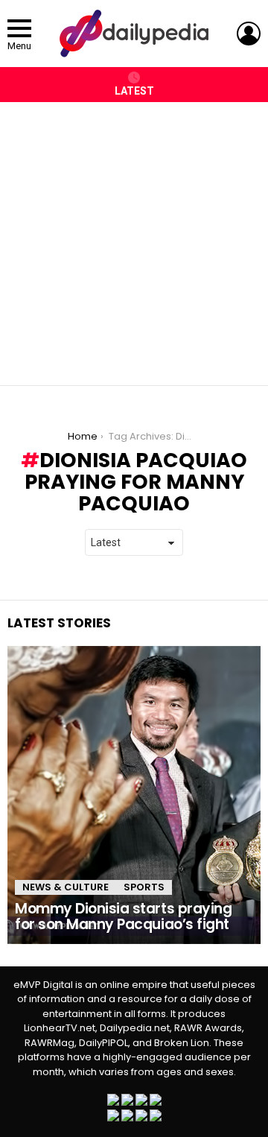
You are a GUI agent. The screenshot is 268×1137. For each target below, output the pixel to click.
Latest (134, 91)
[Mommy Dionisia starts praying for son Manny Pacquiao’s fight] (134, 795)
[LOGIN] (249, 33)
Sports (144, 887)
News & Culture (65, 887)
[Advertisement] (134, 236)
